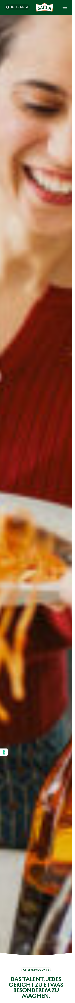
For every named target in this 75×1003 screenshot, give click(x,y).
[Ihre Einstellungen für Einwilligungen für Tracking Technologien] (4, 752)
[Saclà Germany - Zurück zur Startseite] (44, 7)
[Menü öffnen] (64, 7)
